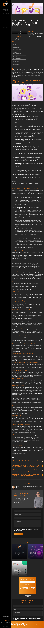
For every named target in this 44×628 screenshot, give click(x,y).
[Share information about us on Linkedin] (4, 622)
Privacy (3, 624)
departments (6, 13)
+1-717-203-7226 (18, 502)
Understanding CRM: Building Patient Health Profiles (35, 34)
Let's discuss (6, 616)
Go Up (27, 596)
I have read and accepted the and (27, 530)
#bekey (15, 44)
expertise (5, 16)
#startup (16, 61)
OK (36, 624)
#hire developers (17, 52)
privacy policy (23, 625)
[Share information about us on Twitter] (7, 622)
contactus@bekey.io (5, 618)
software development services (5, 9)
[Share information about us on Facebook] (2, 622)
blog (5, 22)
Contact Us (5, 27)
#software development (18, 57)
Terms (8, 624)
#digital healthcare (17, 48)
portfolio (5, 19)
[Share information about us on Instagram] (9, 622)
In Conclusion (30, 37)
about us (6, 24)
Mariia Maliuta (19, 486)
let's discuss (19, 533)
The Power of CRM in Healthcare (34, 36)
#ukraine (16, 64)
